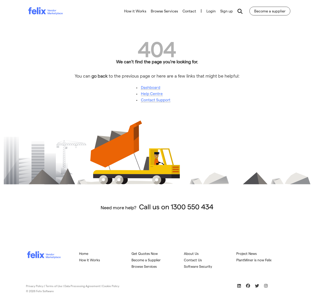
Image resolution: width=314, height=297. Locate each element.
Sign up (226, 11)
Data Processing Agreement (82, 286)
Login (211, 11)
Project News (246, 253)
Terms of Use (54, 286)
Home (83, 253)
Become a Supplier (146, 260)
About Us (191, 253)
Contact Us (193, 260)
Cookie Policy (110, 286)
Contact (189, 11)
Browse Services (164, 11)
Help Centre (152, 93)
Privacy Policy (34, 286)
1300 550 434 (192, 206)
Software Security (198, 266)
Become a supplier (269, 11)
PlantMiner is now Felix (253, 260)
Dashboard (150, 87)
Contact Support (155, 99)
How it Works (135, 11)
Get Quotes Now (144, 253)
